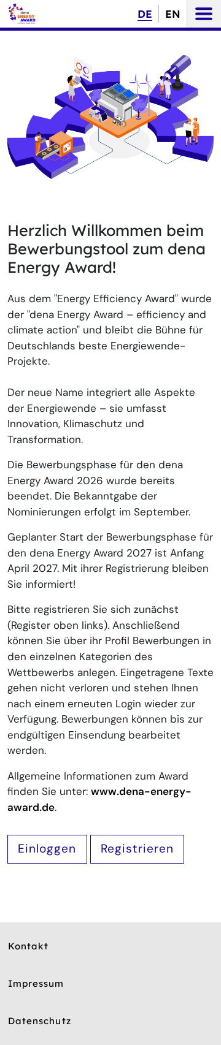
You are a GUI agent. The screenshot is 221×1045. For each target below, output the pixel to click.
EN (172, 13)
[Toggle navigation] (204, 14)
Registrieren (137, 848)
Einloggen (47, 848)
